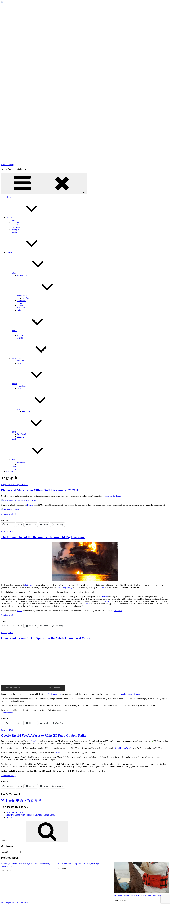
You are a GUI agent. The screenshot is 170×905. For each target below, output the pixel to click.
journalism (21, 386)
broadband (21, 300)
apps (19, 333)
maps (19, 388)
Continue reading (8, 514)
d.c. (18, 464)
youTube (26, 298)
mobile (14, 330)
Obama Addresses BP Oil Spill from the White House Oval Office (45, 638)
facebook (21, 308)
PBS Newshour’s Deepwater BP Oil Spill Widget (78, 863)
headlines (35, 741)
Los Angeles (22, 434)
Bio (13, 220)
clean (88, 604)
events (14, 469)
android (20, 335)
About (9, 217)
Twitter (15, 225)
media (14, 383)
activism (20, 361)
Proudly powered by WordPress (14, 903)
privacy (20, 303)
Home (9, 197)
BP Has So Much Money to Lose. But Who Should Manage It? (140, 896)
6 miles (101, 587)
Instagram (16, 229)
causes (19, 363)
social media (22, 275)
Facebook (16, 227)
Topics (9, 252)
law (18, 409)
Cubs (14, 467)
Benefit (30, 505)
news (120, 610)
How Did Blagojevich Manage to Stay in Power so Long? (30, 815)
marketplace (61, 753)
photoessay (28, 585)
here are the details (113, 496)
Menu (84, 192)
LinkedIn (15, 222)
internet (15, 273)
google (20, 305)
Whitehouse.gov (54, 694)
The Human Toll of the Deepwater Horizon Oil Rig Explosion (43, 537)
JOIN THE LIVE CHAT (13, 688)
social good (16, 358)
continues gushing (64, 587)
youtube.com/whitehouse (130, 694)
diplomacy (21, 462)
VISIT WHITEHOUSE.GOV (55, 688)
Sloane (19, 610)
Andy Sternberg (7, 164)
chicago (20, 436)
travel (14, 432)
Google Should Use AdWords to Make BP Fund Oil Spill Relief (43, 735)
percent (105, 596)
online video (22, 296)
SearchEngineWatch (122, 748)
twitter (19, 310)
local (116, 610)
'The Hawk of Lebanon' (16, 812)
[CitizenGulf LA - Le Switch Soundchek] (19, 500)
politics (15, 459)
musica (15, 439)
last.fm (14, 232)
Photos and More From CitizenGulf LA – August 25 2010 (40, 490)
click (166, 748)
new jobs (106, 601)
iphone (20, 338)
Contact (9, 471)
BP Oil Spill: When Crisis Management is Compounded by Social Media (25, 864)
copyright (26, 411)
